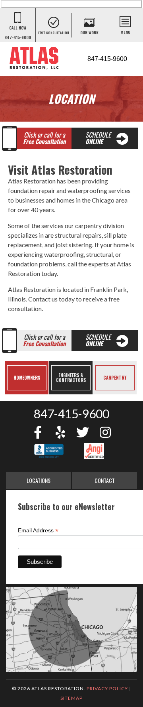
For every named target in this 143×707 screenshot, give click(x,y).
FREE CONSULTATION (53, 32)
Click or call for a (44, 138)
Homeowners (27, 377)
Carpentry (115, 377)
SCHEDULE (98, 138)
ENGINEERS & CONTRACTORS (71, 377)
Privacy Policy (107, 688)
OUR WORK (89, 32)
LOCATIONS (38, 480)
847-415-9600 (71, 413)
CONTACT (105, 480)
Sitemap (71, 698)
